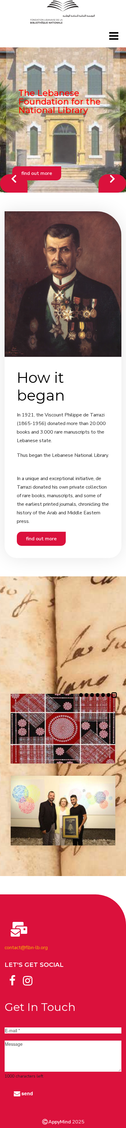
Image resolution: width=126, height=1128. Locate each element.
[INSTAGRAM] (27, 973)
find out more (53, 164)
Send (26, 1093)
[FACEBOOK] (12, 973)
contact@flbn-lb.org (26, 947)
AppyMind (59, 1122)
